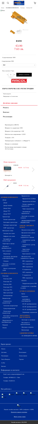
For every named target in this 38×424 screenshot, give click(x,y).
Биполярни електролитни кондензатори (10, 316)
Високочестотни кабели (28, 232)
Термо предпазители (28, 209)
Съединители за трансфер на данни (28, 287)
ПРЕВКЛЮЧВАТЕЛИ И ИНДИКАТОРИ (28, 221)
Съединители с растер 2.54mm (28, 241)
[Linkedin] (18, 384)
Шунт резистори (8, 292)
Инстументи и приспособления (25, 323)
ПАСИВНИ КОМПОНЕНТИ (12, 7)
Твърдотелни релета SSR (29, 283)
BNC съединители (27, 261)
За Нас (3, 363)
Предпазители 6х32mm (29, 201)
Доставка (4, 352)
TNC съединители (27, 264)
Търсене (21, 359)
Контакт (6, 112)
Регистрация (22, 352)
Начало (2, 7)
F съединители (26, 275)
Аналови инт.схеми (9, 233)
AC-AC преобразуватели (29, 309)
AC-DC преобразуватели (29, 306)
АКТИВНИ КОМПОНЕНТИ (9, 197)
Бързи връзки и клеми (28, 253)
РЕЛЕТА (24, 280)
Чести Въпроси (5, 359)
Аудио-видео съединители (25, 250)
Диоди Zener (7, 208)
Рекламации (7, 116)
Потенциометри (8, 295)
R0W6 (15, 183)
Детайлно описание (10, 103)
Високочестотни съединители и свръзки (27, 257)
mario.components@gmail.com (15, 374)
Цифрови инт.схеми (9, 236)
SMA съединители (27, 266)
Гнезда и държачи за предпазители (27, 205)
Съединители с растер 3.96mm (28, 245)
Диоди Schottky (7, 205)
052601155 (12, 381)
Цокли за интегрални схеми (9, 269)
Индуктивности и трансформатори (7, 321)
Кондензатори (7, 298)
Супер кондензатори (9, 308)
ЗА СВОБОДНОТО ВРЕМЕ (29, 335)
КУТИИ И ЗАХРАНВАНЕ (27, 291)
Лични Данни (23, 356)
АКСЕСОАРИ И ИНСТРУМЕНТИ (25, 316)
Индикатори (6, 253)
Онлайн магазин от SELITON (19, 422)
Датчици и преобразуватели (6, 247)
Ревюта (6, 107)
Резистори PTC (7, 290)
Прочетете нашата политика (19, 412)
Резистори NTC (7, 287)
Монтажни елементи (27, 327)
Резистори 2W (7, 281)
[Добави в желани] (33, 70)
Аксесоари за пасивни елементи (27, 217)
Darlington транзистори (10, 225)
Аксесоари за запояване (28, 320)
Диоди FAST (7, 214)
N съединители (26, 269)
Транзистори (6, 216)
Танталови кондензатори (10, 305)
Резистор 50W (29, 7)
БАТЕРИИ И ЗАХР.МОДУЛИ (25, 300)
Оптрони (5, 261)
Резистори (22, 7)
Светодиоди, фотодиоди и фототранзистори (9, 257)
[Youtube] (14, 384)
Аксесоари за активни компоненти (8, 264)
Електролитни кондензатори (7, 302)
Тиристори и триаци (8, 243)
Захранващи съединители (29, 312)
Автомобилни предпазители (25, 212)
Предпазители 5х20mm (29, 198)
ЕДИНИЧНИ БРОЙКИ (27, 333)
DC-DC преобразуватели (29, 304)
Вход (20, 349)
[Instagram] (11, 384)
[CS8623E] (7, 168)
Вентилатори (25, 330)
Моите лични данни (20, 416)
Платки (5, 327)
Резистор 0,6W (7, 278)
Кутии (23, 293)
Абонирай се (8, 175)
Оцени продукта (7, 93)
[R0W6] (7, 186)
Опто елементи (7, 251)
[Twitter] (7, 384)
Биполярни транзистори (10, 222)
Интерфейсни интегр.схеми (6, 239)
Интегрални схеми (8, 230)
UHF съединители (27, 272)
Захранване (25, 296)
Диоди (4, 200)
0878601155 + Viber (14, 377)
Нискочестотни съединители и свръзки (27, 236)
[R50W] (19, 26)
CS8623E (15, 165)
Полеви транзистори (9, 219)
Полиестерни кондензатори (6, 312)
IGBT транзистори (8, 228)
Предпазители (26, 196)
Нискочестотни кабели (28, 230)
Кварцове (5, 325)
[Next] (32, 170)
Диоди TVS (6, 211)
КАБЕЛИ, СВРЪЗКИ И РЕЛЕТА (27, 226)
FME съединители (27, 278)
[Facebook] (3, 384)
